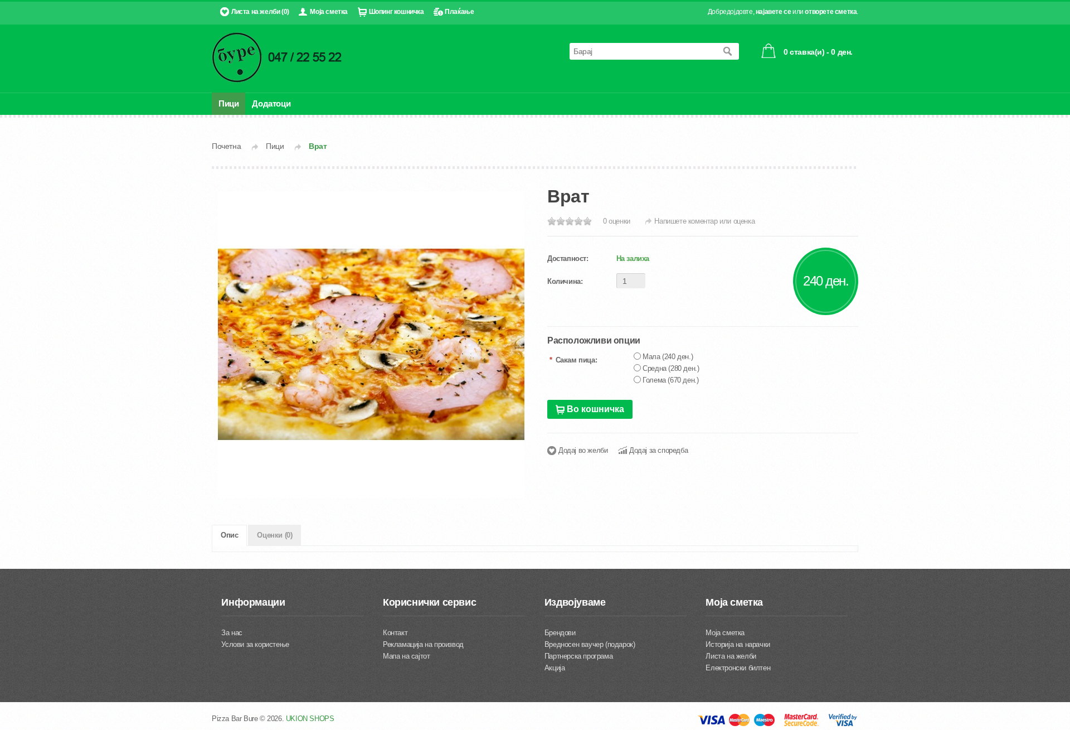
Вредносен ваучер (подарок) (589, 644)
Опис (229, 535)
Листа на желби (731, 656)
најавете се (773, 12)
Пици (228, 103)
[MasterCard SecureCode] (801, 724)
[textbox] (643, 51)
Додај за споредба (658, 450)
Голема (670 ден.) (670, 380)
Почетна (226, 146)
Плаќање (459, 12)
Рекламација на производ (423, 644)
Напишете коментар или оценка (704, 221)
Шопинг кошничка (396, 12)
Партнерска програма (578, 656)
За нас (231, 633)
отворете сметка (831, 12)
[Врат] (371, 344)
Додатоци (271, 103)
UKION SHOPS (310, 718)
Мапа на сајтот (406, 656)
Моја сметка (329, 12)
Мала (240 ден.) (668, 356)
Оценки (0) (274, 535)
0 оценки (616, 221)
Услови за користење (255, 644)
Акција (554, 668)
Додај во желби (582, 450)
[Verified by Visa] (843, 724)
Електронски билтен (738, 668)
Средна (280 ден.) (671, 368)
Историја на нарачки (738, 644)
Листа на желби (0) (260, 12)
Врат (318, 146)
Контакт (395, 633)
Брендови (560, 633)
